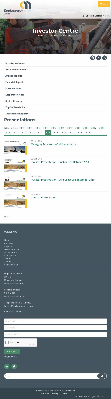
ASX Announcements (16, 69)
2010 (48, 132)
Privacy (55, 393)
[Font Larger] (104, 57)
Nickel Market (10, 255)
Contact (8, 261)
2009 (56, 132)
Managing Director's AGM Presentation (53, 144)
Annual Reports (13, 75)
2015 (8, 132)
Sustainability (10, 252)
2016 (101, 128)
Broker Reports (13, 101)
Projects (8, 246)
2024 (37, 128)
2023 (45, 128)
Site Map (45, 393)
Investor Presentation (43, 197)
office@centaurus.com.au (21, 306)
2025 (29, 128)
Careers (8, 258)
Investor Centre (11, 249)
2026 (21, 128)
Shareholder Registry (16, 113)
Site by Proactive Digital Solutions (89, 396)
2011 (40, 132)
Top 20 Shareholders (16, 107)
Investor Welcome (15, 63)
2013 (24, 132)
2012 (32, 132)
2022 (53, 128)
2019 (77, 128)
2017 (93, 128)
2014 (16, 132)
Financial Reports (14, 82)
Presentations (13, 88)
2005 (88, 132)
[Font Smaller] (98, 57)
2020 (69, 128)
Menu (105, 4)
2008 (64, 132)
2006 (80, 132)
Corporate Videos (14, 94)
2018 (85, 128)
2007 (72, 132)
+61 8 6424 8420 (23, 302)
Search (64, 393)
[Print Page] (92, 57)
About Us (8, 243)
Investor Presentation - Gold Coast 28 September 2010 (62, 179)
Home (7, 240)
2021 (61, 128)
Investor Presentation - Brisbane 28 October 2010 (60, 162)
